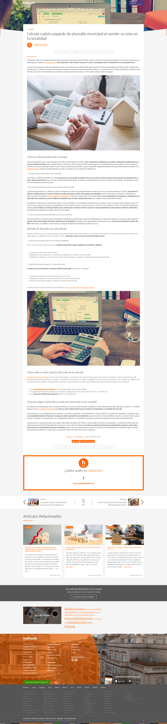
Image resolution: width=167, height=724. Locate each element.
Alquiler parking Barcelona (50, 701)
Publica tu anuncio (136, 3)
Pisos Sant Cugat (108, 710)
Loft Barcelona (27, 703)
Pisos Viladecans (128, 696)
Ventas (89, 622)
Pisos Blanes (87, 698)
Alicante (103, 687)
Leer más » (69, 567)
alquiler (69, 608)
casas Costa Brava (68, 694)
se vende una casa (44, 409)
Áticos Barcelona (27, 701)
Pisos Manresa (107, 698)
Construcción (97, 612)
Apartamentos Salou (28, 698)
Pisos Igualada (87, 710)
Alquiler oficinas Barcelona (50, 698)
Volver (31, 29)
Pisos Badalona (88, 696)
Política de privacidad (37, 718)
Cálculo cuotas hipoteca (54, 665)
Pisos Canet (87, 701)
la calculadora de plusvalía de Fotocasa (81, 287)
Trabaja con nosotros (29, 670)
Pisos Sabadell (107, 708)
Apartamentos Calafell (69, 691)
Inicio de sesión (27, 657)
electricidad (84, 615)
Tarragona (42, 687)
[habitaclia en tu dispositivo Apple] (121, 682)
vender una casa (51, 62)
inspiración (73, 622)
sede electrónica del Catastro (45, 389)
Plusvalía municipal (87, 441)
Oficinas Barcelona (88, 694)
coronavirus (68, 615)
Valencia (87, 687)
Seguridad (60, 718)
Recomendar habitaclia (30, 673)
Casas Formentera (68, 696)
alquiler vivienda (89, 609)
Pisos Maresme (27, 708)
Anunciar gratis (27, 662)
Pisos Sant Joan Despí (109, 712)
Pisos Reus (107, 696)
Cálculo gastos (51, 668)
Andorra (79, 687)
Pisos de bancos (52, 658)
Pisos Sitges (127, 691)
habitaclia (40, 44)
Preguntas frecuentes (29, 646)
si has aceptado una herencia (58, 196)
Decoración (77, 615)
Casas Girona (67, 698)
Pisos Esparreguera (68, 710)
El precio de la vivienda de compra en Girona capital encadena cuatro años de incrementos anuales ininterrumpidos (41, 549)
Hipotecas (80, 618)
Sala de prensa (27, 652)
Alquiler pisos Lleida (48, 705)
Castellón (95, 687)
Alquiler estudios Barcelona (50, 694)
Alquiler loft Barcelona (49, 696)
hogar (89, 618)
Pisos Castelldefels (68, 705)
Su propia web (75, 650)
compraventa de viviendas (85, 612)
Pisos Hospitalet (88, 708)
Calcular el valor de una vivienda (38, 377)
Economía (69, 437)
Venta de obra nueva (129, 701)
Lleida (49, 687)
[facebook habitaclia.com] (76, 660)
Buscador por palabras (54, 655)
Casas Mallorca (67, 701)
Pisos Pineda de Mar (109, 694)
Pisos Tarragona (128, 694)
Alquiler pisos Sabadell (49, 712)
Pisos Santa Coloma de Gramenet (132, 698)
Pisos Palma (107, 691)
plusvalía (75, 441)
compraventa (70, 612)
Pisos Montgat (108, 703)
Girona (34, 687)
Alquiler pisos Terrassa (49, 710)
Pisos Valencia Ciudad (89, 703)
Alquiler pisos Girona (48, 703)
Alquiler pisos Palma (48, 708)
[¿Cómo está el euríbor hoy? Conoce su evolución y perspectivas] (83, 535)
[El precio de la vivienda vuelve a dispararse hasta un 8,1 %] (125, 535)
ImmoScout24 (52, 720)
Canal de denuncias (70, 718)
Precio (83, 622)
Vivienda (69, 626)
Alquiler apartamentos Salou (30, 710)
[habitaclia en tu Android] (134, 682)
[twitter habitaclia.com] (72, 660)
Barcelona (26, 687)
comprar (98, 609)
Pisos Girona (67, 712)
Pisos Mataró (107, 701)
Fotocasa (37, 720)
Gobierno (91, 615)
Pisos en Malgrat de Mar (29, 691)
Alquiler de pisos (47, 691)
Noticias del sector (28, 649)
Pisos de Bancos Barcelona (30, 712)
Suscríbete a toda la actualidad (83, 597)
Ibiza (72, 687)
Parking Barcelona (27, 705)
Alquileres (79, 608)
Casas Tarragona (68, 703)
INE (65, 622)
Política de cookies (50, 718)
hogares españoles (97, 618)
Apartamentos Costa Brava (30, 694)
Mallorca (57, 687)
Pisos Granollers (88, 705)
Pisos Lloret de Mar (89, 712)
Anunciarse (74, 647)
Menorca (65, 687)
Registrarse (26, 659)
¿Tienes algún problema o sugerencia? (36, 682)
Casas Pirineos (26, 696)
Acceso (73, 652)
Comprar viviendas (68, 708)
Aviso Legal (26, 718)
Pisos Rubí (106, 705)
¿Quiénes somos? (28, 644)
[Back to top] (162, 719)
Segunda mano (51, 650)
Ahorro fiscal (51, 670)
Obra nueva (50, 647)
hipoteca (69, 618)
